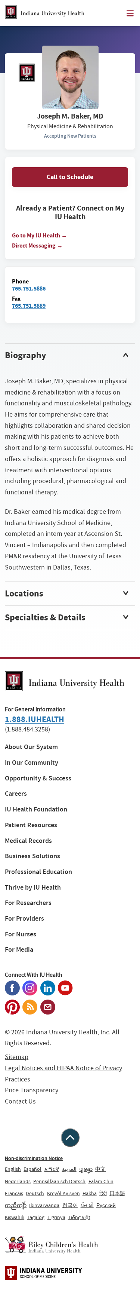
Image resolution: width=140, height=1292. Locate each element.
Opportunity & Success (38, 778)
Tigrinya (56, 1217)
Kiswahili (14, 1217)
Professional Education (38, 872)
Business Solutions (32, 856)
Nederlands (18, 1181)
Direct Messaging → (37, 245)
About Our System (31, 747)
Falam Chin (100, 1181)
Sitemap (16, 1057)
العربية (69, 1169)
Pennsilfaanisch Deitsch (59, 1181)
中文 (100, 1169)
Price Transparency (31, 1090)
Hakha (90, 1193)
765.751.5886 (29, 288)
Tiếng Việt (79, 1217)
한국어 (70, 1205)
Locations (24, 593)
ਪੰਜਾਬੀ (87, 1205)
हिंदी (103, 1193)
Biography (25, 355)
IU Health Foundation (36, 809)
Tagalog (35, 1217)
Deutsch (35, 1193)
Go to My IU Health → (39, 235)
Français (14, 1193)
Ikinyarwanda (44, 1205)
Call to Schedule (70, 176)
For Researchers (28, 903)
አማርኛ (51, 1169)
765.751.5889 (29, 306)
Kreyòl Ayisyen (63, 1193)
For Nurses (20, 934)
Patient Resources (31, 825)
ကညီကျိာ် (16, 1205)
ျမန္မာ (86, 1169)
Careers (16, 794)
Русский (106, 1205)
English (13, 1169)
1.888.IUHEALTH (34, 719)
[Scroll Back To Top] (70, 1137)
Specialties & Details (45, 617)
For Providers (24, 919)
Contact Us (20, 1101)
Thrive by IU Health (33, 887)
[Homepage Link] (44, 13)
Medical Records (28, 841)
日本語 (117, 1193)
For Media (19, 950)
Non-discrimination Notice (34, 1158)
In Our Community (31, 763)
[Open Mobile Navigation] (130, 13)
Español (32, 1169)
